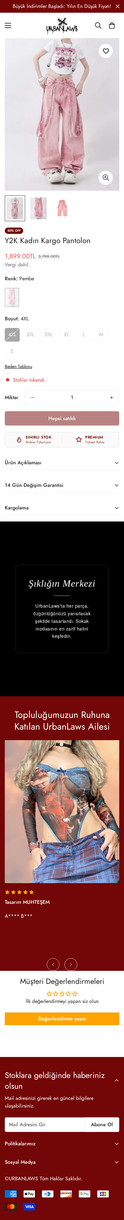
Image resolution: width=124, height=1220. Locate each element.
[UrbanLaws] (62, 25)
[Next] (71, 964)
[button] (112, 25)
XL (66, 334)
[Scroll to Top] (112, 1186)
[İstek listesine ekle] (106, 51)
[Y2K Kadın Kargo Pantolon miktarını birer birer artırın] (111, 398)
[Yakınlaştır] (106, 178)
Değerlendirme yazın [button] (62, 1018)
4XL (12, 334)
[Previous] (53, 964)
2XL (48, 334)
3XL (30, 334)
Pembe (12, 297)
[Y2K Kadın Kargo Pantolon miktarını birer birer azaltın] (32, 398)
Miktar (11, 397)
